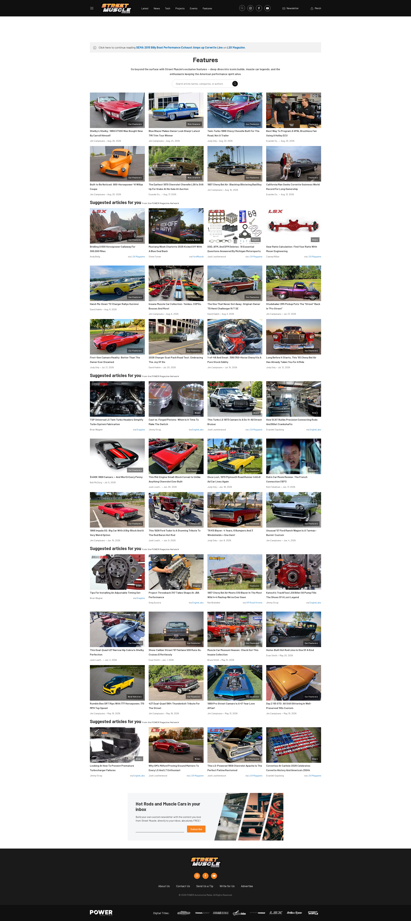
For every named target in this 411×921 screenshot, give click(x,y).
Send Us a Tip (204, 886)
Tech (167, 8)
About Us (164, 886)
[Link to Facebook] (259, 8)
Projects (180, 8)
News (157, 8)
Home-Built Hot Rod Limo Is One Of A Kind (290, 649)
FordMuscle (198, 256)
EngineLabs (198, 429)
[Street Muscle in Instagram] (197, 876)
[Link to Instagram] (250, 8)
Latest (145, 8)
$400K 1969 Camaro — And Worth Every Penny (116, 476)
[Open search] (242, 8)
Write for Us (227, 886)
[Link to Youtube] (267, 8)
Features (207, 8)
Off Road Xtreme (254, 602)
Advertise (247, 886)
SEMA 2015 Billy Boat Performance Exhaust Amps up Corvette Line (179, 47)
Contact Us (183, 886)
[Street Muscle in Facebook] (205, 876)
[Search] (235, 84)
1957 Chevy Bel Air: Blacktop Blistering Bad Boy (234, 184)
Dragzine (140, 429)
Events (193, 8)
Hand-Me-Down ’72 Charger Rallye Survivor (114, 303)
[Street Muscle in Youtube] (214, 876)
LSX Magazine (236, 47)
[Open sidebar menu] (92, 8)
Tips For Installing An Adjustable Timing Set (115, 592)
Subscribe (196, 829)
